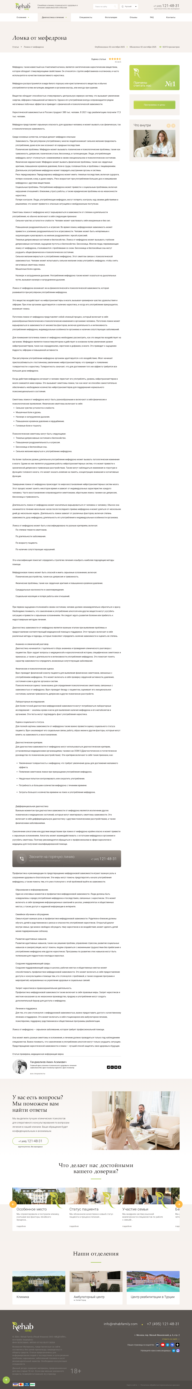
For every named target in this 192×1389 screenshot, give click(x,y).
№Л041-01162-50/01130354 (42, 1342)
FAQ (152, 17)
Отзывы (133, 17)
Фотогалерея (111, 17)
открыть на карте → (171, 1339)
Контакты (170, 17)
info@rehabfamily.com (121, 1324)
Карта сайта (132, 1385)
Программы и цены (154, 104)
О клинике (21, 17)
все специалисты (37, 1074)
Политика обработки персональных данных (160, 1385)
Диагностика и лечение (53, 17)
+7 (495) (167, 6)
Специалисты (85, 17)
